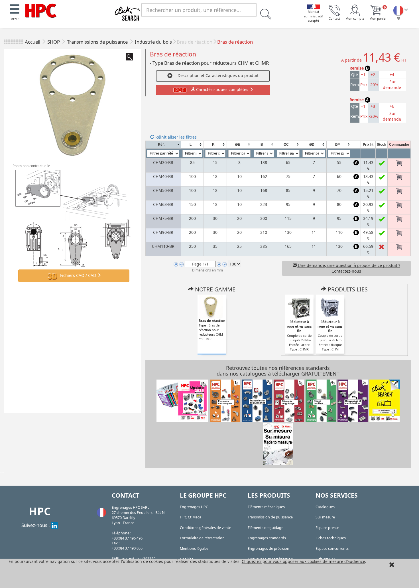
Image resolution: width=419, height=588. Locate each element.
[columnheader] (163, 144)
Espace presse (327, 527)
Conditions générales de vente (205, 527)
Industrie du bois (153, 41)
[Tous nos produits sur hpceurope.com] (384, 400)
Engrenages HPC (194, 506)
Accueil (32, 41)
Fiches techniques (331, 538)
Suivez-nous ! (36, 525)
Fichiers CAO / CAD (78, 275)
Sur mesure (325, 517)
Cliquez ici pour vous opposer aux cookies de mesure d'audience (303, 561)
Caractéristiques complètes (222, 89)
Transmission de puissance (270, 517)
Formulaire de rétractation (202, 538)
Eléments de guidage (265, 527)
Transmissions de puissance (98, 41)
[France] (398, 10)
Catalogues (325, 506)
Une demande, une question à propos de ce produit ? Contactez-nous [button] (348, 268)
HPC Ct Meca (190, 517)
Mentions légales (194, 548)
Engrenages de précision (268, 548)
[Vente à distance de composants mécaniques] (40, 10)
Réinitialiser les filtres (175, 137)
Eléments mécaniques (266, 506)
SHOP (54, 41)
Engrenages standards (267, 538)
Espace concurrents (332, 548)
